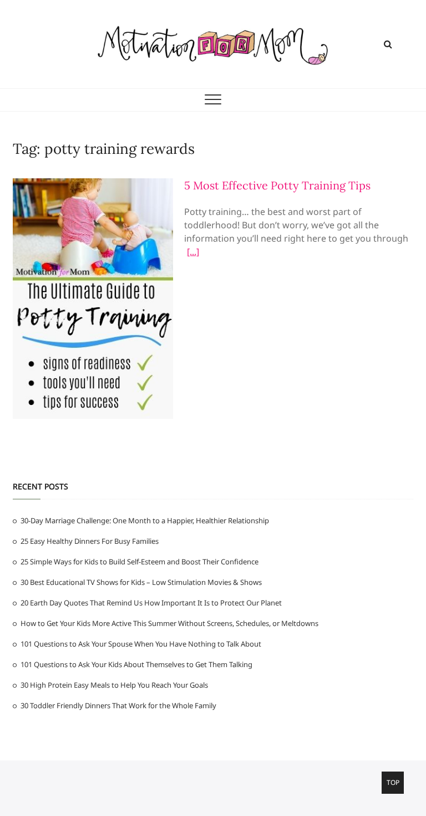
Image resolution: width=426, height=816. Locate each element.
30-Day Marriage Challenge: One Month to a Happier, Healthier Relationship (145, 520)
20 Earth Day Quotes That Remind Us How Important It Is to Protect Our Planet (151, 603)
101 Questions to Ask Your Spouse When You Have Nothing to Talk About (141, 644)
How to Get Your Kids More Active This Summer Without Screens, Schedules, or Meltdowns (169, 623)
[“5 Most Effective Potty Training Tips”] (193, 253)
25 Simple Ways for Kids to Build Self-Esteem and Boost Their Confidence (139, 562)
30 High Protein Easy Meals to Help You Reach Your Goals (114, 685)
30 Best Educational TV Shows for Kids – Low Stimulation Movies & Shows (141, 582)
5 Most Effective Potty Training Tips (277, 185)
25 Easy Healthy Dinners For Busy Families (90, 541)
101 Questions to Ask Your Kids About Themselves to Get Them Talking (136, 664)
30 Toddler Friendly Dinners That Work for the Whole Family (118, 705)
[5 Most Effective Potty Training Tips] (93, 185)
